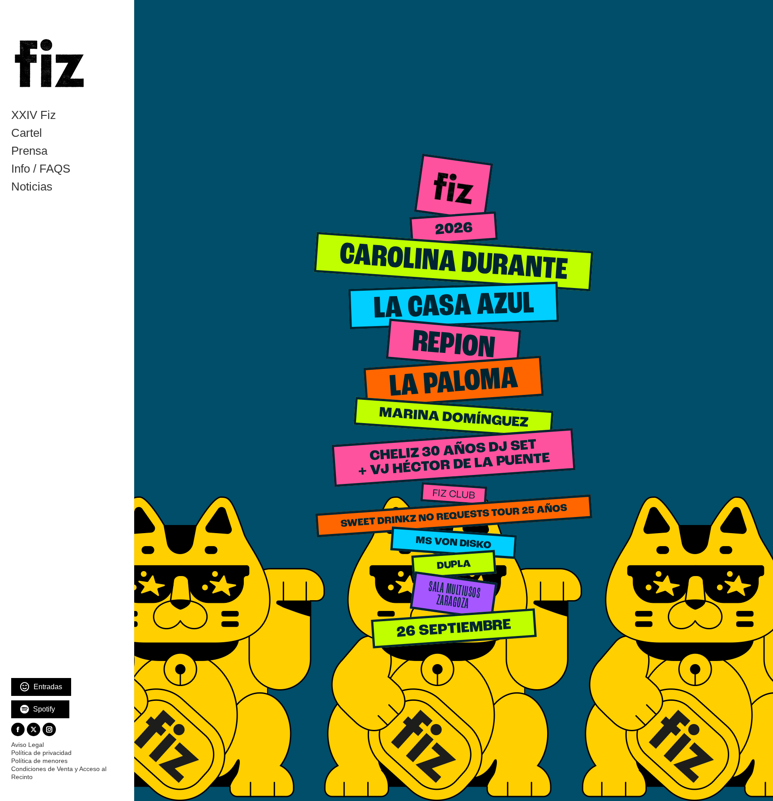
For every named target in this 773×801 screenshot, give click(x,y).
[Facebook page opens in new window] (18, 729)
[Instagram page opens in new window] (49, 729)
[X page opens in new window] (33, 729)
